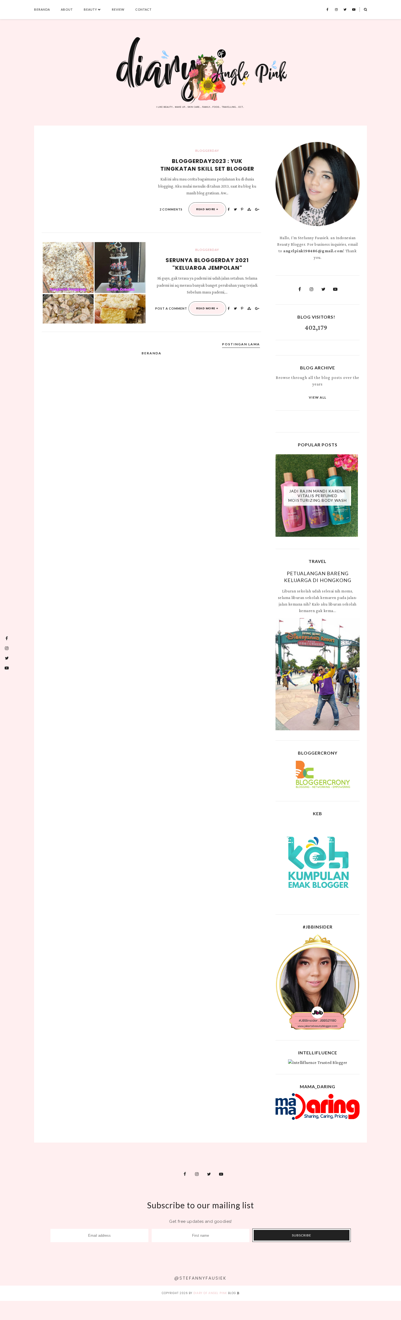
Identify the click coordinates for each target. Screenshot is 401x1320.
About (67, 9)
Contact (143, 9)
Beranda (42, 9)
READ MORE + (207, 209)
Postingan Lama (241, 344)
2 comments (171, 209)
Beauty (90, 9)
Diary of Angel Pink (210, 1293)
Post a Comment (171, 308)
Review (118, 9)
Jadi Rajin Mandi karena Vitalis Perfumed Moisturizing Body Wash (317, 496)
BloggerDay (207, 150)
